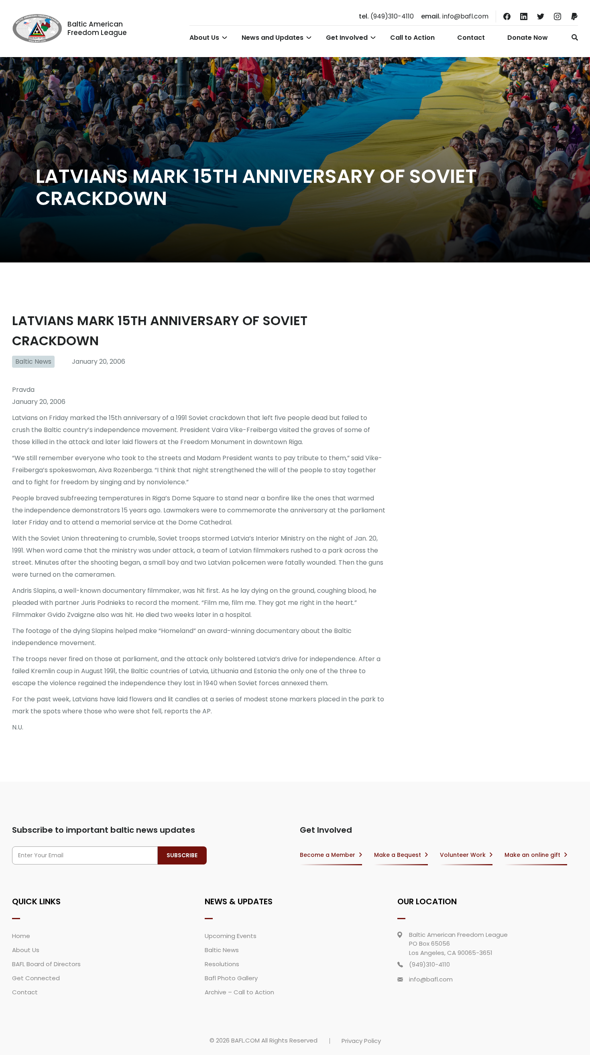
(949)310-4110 (386, 16)
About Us (204, 37)
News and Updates (272, 37)
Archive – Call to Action (239, 992)
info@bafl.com (454, 16)
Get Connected (36, 978)
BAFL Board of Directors (46, 964)
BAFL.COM (245, 1040)
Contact (471, 37)
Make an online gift (532, 855)
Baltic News (33, 361)
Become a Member (327, 855)
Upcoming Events (230, 936)
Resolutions (222, 964)
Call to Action (412, 37)
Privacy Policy (361, 1041)
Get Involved (347, 37)
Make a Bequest (397, 855)
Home (21, 936)
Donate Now (527, 37)
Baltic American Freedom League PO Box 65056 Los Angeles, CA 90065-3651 (458, 943)
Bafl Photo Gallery (231, 978)
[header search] (572, 37)
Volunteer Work (463, 855)
